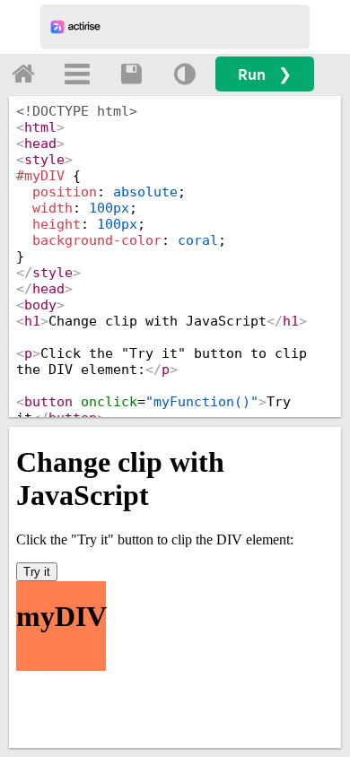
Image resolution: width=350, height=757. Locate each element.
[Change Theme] (185, 73)
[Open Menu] (77, 73)
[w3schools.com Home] (23, 73)
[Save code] (131, 73)
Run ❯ (265, 74)
